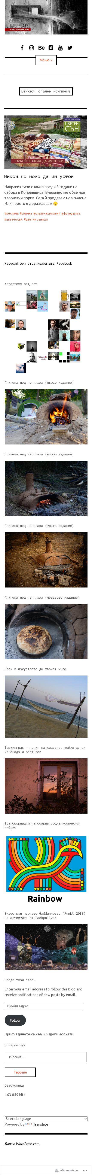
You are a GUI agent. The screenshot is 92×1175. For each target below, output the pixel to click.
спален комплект (47, 213)
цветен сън (14, 219)
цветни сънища (37, 219)
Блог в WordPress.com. (22, 1144)
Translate (40, 1124)
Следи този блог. (20, 980)
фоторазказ (71, 213)
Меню (44, 60)
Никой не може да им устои (39, 176)
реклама (12, 213)
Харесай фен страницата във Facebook (38, 263)
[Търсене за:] (45, 1057)
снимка (27, 213)
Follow (15, 1020)
